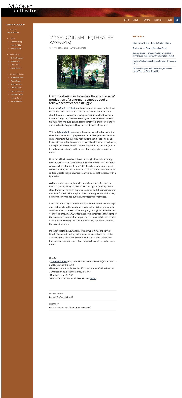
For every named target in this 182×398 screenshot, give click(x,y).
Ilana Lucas (15, 65)
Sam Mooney (16, 68)
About (135, 20)
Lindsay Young (16, 42)
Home (126, 20)
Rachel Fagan (16, 81)
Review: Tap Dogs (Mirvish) (61, 295)
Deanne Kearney (17, 91)
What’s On (158, 20)
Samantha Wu (16, 48)
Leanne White (16, 45)
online (93, 278)
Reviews (147, 20)
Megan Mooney (13, 32)
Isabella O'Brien (17, 94)
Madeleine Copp (17, 77)
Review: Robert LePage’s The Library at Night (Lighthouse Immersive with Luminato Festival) (153, 54)
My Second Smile (58, 261)
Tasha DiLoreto (79, 48)
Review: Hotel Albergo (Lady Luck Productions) (70, 306)
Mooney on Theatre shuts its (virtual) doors (152, 43)
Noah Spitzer (65, 131)
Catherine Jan (16, 88)
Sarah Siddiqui (16, 101)
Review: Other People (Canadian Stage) (150, 48)
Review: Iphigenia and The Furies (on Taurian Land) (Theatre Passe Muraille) (152, 69)
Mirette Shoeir (16, 98)
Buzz (170, 20)
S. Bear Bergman (17, 58)
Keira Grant (15, 61)
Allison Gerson (16, 84)
